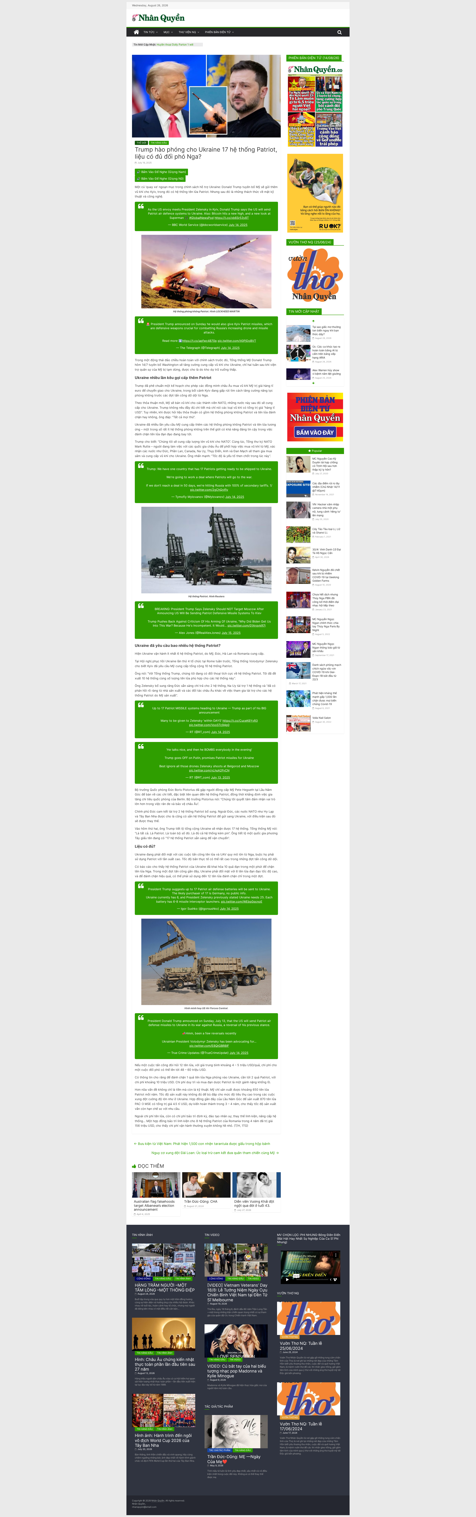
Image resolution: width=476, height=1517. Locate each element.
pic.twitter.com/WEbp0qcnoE (241, 901)
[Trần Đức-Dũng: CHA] (206, 1174)
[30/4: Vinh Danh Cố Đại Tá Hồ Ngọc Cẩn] (299, 546)
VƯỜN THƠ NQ (290, 1337)
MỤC (167, 32)
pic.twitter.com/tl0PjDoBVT (237, 341)
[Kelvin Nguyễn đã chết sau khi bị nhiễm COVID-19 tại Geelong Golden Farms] (299, 567)
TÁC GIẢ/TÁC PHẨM (219, 1450)
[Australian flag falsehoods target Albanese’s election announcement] (156, 1174)
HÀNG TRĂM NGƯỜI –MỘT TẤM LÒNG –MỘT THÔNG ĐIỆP (165, 1287)
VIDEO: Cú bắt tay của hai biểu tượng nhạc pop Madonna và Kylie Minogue (236, 1371)
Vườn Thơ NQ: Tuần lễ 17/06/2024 (301, 1426)
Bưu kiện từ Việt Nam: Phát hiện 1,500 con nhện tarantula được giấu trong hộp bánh (202, 1144)
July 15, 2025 (231, 633)
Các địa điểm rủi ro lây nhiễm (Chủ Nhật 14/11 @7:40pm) (326, 487)
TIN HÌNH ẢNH (183, 1278)
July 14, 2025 (238, 225)
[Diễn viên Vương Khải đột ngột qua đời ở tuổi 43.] (256, 1174)
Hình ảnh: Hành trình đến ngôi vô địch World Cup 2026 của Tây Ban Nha (163, 1440)
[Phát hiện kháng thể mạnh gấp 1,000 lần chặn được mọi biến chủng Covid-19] (299, 690)
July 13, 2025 (220, 777)
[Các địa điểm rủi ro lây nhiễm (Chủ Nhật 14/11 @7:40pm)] (299, 480)
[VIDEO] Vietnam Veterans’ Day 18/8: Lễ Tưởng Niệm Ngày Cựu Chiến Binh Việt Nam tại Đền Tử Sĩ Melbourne (237, 1292)
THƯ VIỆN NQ (187, 32)
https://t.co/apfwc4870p (199, 341)
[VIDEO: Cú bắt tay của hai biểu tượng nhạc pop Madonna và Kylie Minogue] (236, 1325)
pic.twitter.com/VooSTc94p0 (209, 725)
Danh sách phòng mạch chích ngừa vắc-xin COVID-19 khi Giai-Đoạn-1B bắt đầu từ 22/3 (326, 672)
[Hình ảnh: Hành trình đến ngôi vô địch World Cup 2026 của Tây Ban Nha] (163, 1395)
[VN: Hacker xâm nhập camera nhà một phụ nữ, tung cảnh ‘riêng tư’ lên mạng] (299, 501)
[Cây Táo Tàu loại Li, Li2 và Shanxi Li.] (299, 526)
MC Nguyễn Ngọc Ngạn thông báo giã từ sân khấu (326, 647)
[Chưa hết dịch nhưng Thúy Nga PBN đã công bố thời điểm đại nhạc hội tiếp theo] (299, 591)
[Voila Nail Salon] (299, 715)
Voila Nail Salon (321, 717)
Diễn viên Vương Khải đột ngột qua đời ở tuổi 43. (254, 1204)
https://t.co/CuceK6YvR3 (240, 720)
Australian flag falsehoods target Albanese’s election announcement (154, 1205)
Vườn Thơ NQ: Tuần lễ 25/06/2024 (301, 1346)
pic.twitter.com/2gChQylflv (209, 490)
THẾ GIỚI (141, 142)
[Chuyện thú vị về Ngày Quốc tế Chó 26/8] (298, 369)
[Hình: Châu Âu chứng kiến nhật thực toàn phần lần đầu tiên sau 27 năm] (163, 1319)
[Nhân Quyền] (136, 32)
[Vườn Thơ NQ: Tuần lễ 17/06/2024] (308, 1383)
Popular (317, 451)
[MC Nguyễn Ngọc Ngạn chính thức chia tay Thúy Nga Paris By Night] (299, 616)
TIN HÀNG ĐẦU (159, 142)
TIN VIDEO (253, 1278)
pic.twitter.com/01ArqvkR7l (247, 625)
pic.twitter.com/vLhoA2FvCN (209, 770)
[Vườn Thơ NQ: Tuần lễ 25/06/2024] (308, 1303)
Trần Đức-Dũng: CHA (200, 1201)
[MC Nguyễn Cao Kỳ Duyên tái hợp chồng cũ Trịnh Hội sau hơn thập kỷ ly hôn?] (299, 456)
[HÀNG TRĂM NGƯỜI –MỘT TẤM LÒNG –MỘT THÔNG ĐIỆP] (163, 1245)
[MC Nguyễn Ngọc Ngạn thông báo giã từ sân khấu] (299, 641)
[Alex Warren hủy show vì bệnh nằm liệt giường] (298, 350)
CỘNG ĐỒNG (144, 1278)
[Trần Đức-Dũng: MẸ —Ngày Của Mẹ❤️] (236, 1416)
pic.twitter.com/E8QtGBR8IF (209, 1046)
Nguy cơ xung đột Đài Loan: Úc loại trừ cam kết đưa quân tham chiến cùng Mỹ (215, 1153)
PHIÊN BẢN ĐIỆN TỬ (218, 32)
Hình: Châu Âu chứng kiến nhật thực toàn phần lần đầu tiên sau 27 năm (165, 1364)
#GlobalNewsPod (201, 218)
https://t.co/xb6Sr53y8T (232, 218)
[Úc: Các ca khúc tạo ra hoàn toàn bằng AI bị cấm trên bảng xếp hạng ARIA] (298, 327)
